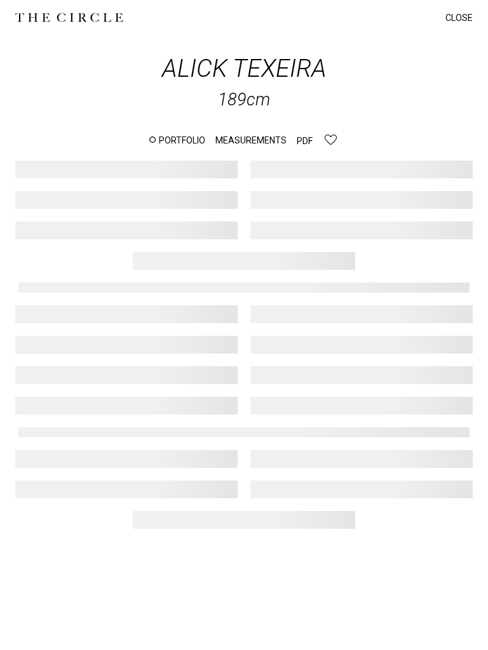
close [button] (459, 17)
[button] (177, 140)
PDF (305, 140)
